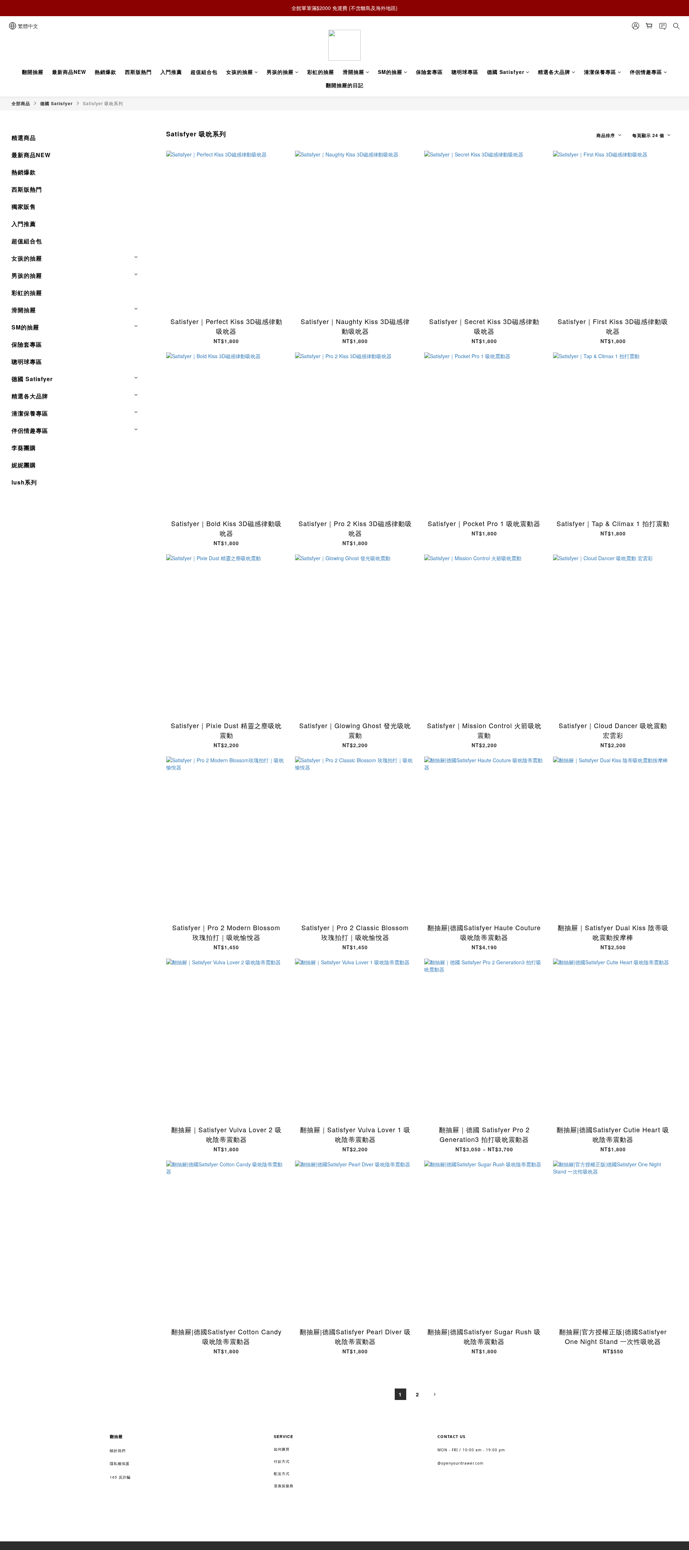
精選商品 (23, 138)
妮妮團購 (23, 465)
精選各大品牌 (554, 71)
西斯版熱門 (138, 71)
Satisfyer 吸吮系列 (103, 103)
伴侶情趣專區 (646, 71)
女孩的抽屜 (239, 71)
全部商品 (20, 103)
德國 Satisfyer (505, 71)
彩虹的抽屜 (320, 71)
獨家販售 (23, 206)
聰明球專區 (464, 71)
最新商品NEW (69, 71)
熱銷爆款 (105, 71)
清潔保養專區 (600, 71)
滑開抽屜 (353, 71)
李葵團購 (23, 448)
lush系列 (24, 482)
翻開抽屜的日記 (345, 85)
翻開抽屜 (32, 71)
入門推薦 (171, 71)
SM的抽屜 (390, 71)
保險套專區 (429, 71)
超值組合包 (204, 71)
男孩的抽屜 (280, 71)
